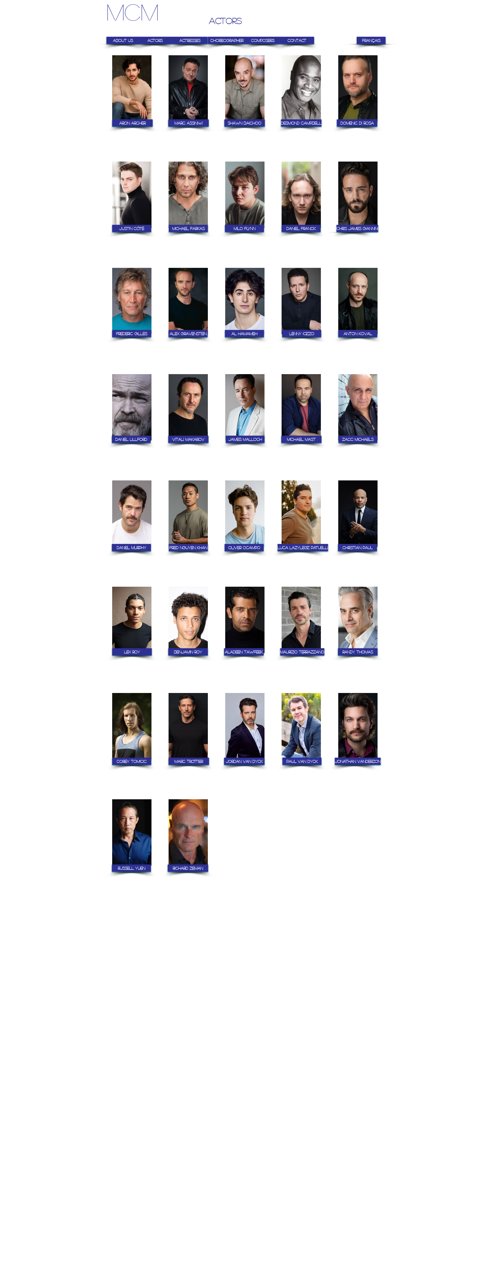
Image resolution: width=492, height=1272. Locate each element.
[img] (131, 99)
